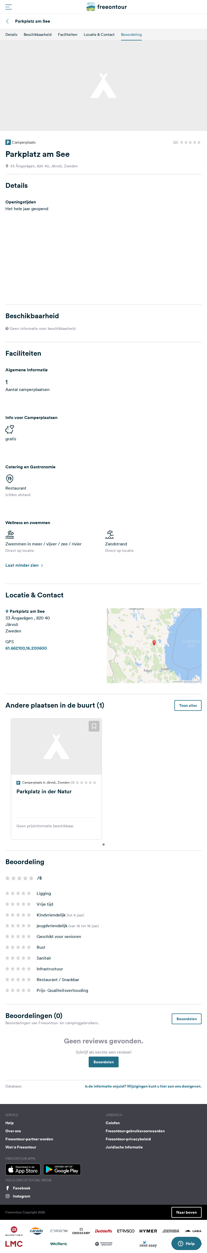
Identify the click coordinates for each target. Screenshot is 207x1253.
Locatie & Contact (99, 34)
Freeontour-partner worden (29, 1139)
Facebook (21, 1188)
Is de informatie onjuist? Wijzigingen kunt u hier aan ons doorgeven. (143, 1086)
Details (11, 34)
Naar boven (186, 1212)
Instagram (21, 1196)
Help (9, 1123)
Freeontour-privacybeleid (128, 1139)
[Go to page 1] (103, 844)
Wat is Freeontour (20, 1147)
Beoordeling (131, 34)
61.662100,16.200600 (26, 648)
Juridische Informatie (124, 1147)
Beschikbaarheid (37, 34)
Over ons (13, 1131)
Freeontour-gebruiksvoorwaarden (135, 1131)
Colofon (113, 1123)
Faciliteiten (67, 34)
